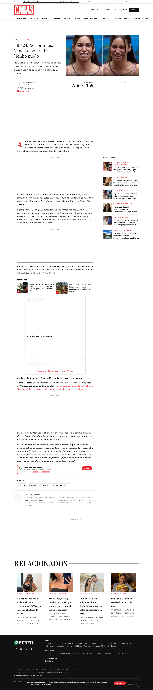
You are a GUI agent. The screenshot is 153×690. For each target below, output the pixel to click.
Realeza (57, 18)
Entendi (119, 683)
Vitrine (118, 18)
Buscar (94, 10)
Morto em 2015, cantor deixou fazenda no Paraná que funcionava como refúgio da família (108, 2)
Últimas (67, 18)
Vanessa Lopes (61, 485)
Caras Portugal (141, 18)
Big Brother (26, 39)
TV (51, 18)
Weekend (122, 653)
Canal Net (49, 653)
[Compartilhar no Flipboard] (87, 86)
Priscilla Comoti (30, 83)
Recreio (87, 646)
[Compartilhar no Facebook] (78, 86)
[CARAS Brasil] (24, 9)
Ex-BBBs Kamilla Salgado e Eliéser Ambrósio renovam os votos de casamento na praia (91, 606)
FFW (110, 644)
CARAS (86, 644)
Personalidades (90, 18)
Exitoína (71, 653)
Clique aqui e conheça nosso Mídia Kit (28, 675)
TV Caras (76, 18)
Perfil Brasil (78, 646)
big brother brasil (39, 485)
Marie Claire (80, 653)
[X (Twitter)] (26, 649)
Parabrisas (99, 653)
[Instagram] (16, 649)
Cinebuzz (94, 644)
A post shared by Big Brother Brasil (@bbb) (55, 371)
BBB (30, 18)
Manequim (60, 646)
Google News (35, 471)
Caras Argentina (60, 653)
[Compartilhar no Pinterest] (91, 86)
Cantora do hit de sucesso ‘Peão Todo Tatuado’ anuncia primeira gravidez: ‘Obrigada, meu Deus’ (126, 182)
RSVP (110, 18)
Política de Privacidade (24, 682)
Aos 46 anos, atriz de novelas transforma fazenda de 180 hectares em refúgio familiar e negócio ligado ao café (125, 235)
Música (44, 18)
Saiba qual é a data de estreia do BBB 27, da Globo (121, 602)
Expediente (49, 661)
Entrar (124, 10)
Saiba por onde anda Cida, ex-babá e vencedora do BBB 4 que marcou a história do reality (29, 606)
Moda (36, 18)
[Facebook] (21, 649)
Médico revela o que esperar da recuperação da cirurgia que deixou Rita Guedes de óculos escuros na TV (125, 169)
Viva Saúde (111, 646)
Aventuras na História (62, 644)
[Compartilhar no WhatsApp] (73, 86)
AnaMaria (48, 644)
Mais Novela (49, 646)
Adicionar (87, 468)
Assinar (134, 10)
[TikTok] (37, 649)
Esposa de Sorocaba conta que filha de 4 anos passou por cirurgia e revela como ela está (125, 196)
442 (128, 653)
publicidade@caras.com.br (56, 672)
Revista (102, 18)
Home (16, 39)
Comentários (24, 91)
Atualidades (20, 18)
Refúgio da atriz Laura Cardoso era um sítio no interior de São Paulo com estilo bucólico (51, 2)
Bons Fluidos (77, 644)
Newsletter (110, 10)
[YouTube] (31, 649)
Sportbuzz (96, 646)
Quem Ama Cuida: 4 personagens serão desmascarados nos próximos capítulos (125, 209)
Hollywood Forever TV (122, 644)
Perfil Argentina (111, 653)
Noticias (90, 653)
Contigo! (103, 644)
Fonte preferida (45, 471)
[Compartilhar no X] (82, 86)
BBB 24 (21, 485)
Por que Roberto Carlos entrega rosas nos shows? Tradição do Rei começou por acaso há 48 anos (125, 222)
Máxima (69, 646)
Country (127, 18)
